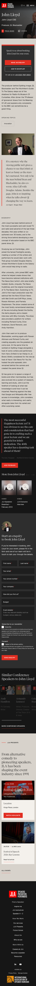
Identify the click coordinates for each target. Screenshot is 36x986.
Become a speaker (18, 953)
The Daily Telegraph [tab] (8, 458)
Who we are (18, 940)
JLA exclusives (18, 910)
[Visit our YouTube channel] (20, 964)
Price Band (9, 31)
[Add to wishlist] (13, 688)
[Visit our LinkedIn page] (15, 964)
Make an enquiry (18, 62)
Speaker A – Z (18, 914)
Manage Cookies (22, 973)
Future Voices (18, 930)
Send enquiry (9, 658)
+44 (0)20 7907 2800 (23, 75)
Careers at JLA (18, 949)
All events (6, 870)
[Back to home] (8, 5)
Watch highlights (13, 815)
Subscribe (8, 627)
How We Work (18, 918)
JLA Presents (18, 927)
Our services (18, 923)
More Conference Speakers (13, 726)
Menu (32, 5)
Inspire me (18, 906)
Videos (24, 31)
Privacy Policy (12, 973)
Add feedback (10, 465)
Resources (18, 956)
